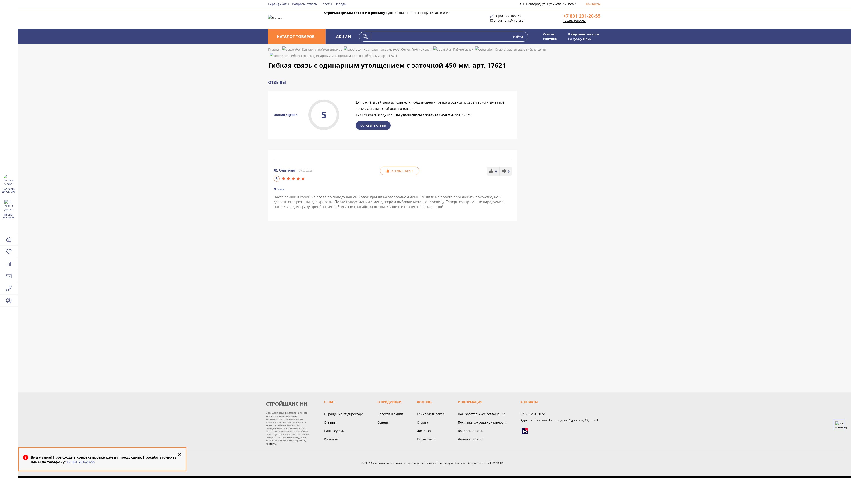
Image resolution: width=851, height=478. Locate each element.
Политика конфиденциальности (482, 422)
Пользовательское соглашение (481, 414)
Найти (518, 37)
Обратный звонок (507, 16)
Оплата (422, 422)
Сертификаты (278, 4)
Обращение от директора (344, 414)
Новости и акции (390, 414)
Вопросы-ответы (305, 4)
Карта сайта (426, 439)
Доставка (424, 431)
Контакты (593, 4)
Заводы (340, 4)
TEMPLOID (496, 463)
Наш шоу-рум (334, 431)
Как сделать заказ (430, 414)
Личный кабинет (471, 439)
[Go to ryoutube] (524, 431)
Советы (326, 4)
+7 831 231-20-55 (582, 16)
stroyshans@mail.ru (508, 20)
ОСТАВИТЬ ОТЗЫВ (373, 125)
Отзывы (330, 422)
